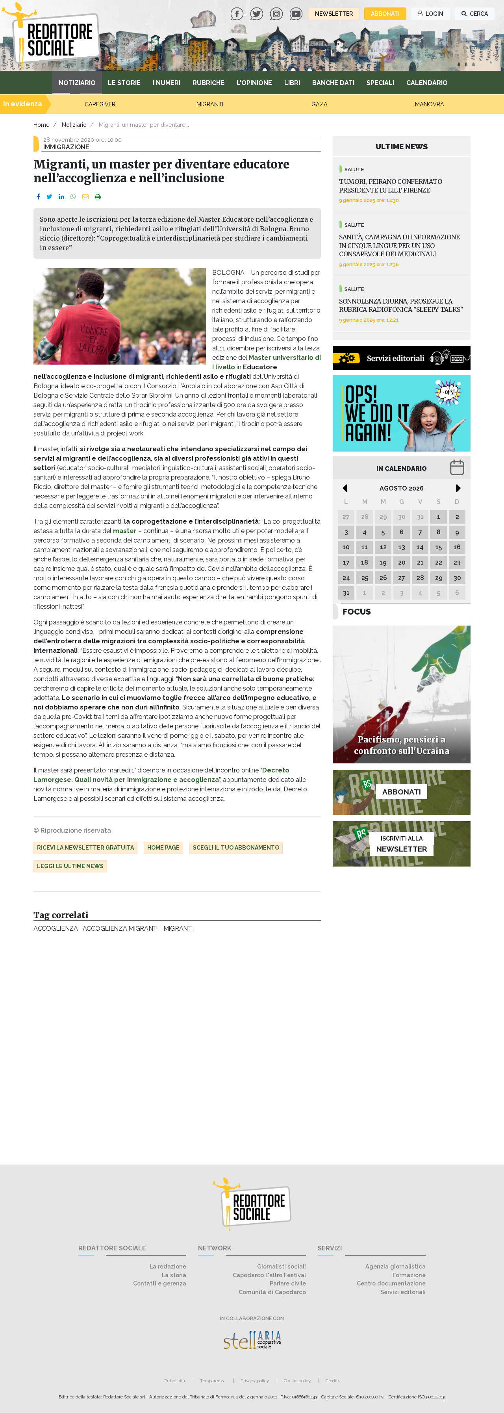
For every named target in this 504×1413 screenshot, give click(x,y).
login (433, 14)
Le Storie (124, 83)
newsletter (334, 14)
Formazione (409, 1275)
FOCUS (357, 612)
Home (41, 124)
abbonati (385, 14)
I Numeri (166, 83)
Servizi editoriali (403, 1292)
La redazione (168, 1266)
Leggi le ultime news (70, 866)
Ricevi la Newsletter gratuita (85, 847)
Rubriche (208, 83)
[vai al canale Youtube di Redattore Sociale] (297, 13)
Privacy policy (255, 1380)
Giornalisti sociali (281, 1266)
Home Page (163, 847)
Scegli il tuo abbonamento (236, 847)
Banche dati (333, 83)
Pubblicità (174, 1380)
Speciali (380, 83)
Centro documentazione (391, 1283)
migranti (178, 928)
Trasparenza (213, 1380)
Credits (333, 1380)
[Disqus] (177, 1044)
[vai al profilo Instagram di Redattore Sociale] (277, 13)
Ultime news (402, 146)
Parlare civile (288, 1283)
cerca (478, 14)
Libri (292, 83)
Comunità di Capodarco (272, 1292)
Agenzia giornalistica (395, 1266)
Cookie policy (297, 1380)
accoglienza (55, 928)
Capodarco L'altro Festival (269, 1275)
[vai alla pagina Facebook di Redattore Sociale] (238, 13)
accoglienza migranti (121, 928)
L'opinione (254, 83)
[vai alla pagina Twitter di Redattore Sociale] (257, 13)
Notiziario (77, 83)
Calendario (427, 83)
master (125, 531)
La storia (174, 1275)
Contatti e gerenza (159, 1283)
